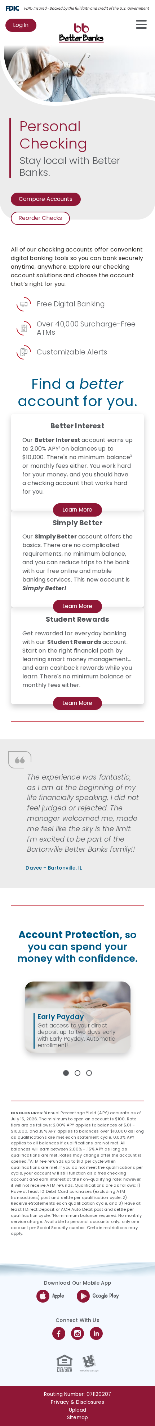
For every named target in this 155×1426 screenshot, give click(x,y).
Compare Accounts (46, 200)
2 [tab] (77, 1073)
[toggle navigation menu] (137, 24)
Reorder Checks (42, 219)
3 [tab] (89, 1073)
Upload (78, 1410)
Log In (24, 26)
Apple (58, 1296)
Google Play (106, 1296)
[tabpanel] (77, 1017)
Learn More (82, 511)
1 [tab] (66, 1073)
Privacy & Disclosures (77, 1402)
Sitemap (77, 1417)
